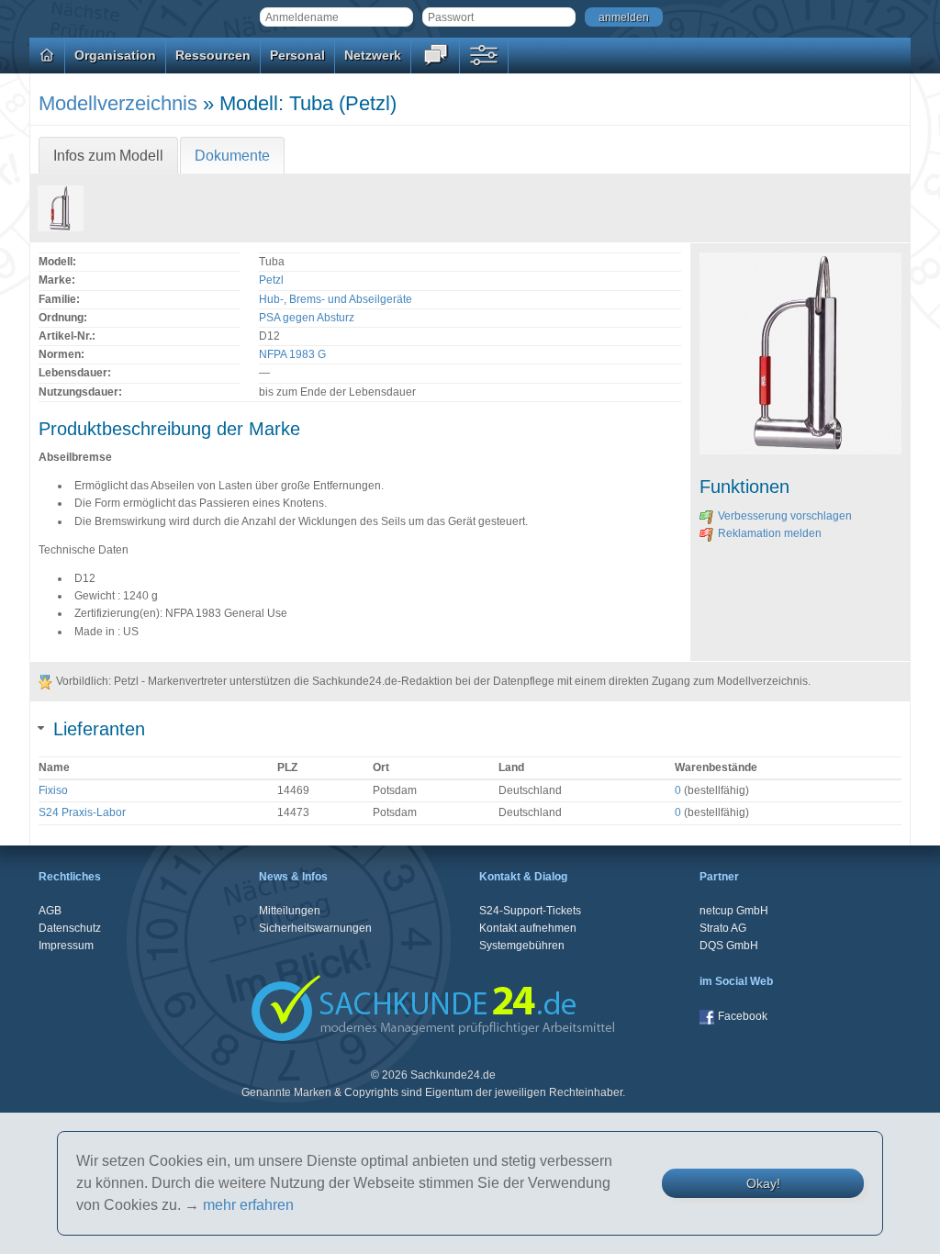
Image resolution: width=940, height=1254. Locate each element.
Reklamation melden (770, 533)
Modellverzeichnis (118, 103)
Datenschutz (70, 928)
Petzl (271, 280)
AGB (50, 910)
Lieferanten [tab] (99, 729)
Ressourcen (213, 55)
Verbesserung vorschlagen (785, 515)
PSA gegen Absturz (306, 317)
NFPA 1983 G (292, 354)
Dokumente (232, 155)
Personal (297, 55)
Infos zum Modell (108, 155)
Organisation (115, 55)
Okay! (763, 1183)
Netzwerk (372, 55)
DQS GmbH (728, 945)
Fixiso (53, 790)
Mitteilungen (289, 910)
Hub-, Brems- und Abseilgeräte (335, 299)
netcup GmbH (733, 910)
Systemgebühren (522, 945)
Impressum (66, 945)
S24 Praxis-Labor (82, 812)
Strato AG (722, 928)
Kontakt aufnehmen (527, 928)
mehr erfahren (248, 1205)
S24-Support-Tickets (530, 910)
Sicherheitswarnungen (315, 928)
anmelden (624, 17)
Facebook (742, 1016)
